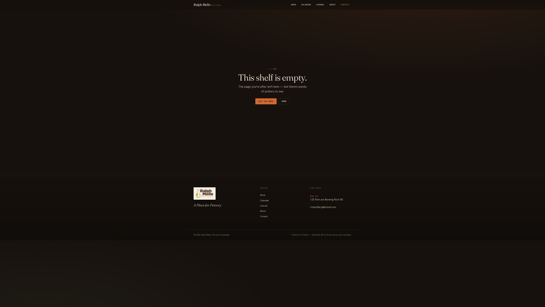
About (333, 4)
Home (284, 101)
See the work (265, 101)
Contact (345, 4)
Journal (320, 4)
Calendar (306, 4)
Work (293, 4)
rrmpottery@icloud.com (323, 207)
